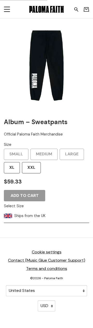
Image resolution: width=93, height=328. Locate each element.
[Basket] (86, 9)
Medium (44, 154)
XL (11, 167)
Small (16, 154)
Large (72, 154)
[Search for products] (76, 9)
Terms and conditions (46, 268)
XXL (31, 167)
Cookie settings (46, 252)
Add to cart (25, 195)
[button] (7, 9)
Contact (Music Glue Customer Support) (46, 260)
